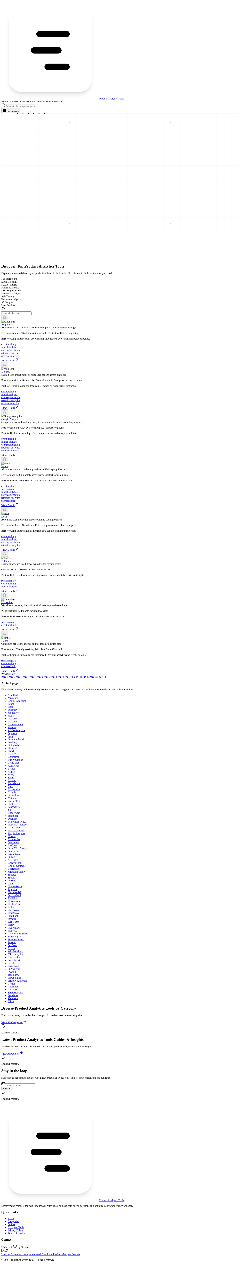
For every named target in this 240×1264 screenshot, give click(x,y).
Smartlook (13, 815)
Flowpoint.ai (14, 977)
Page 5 (32, 676)
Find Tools (7, 258)
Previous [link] (5, 673)
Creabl (11, 983)
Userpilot (12, 718)
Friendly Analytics (17, 980)
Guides (32, 101)
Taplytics (12, 889)
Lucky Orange (15, 759)
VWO (11, 777)
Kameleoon (14, 783)
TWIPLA (13, 898)
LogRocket (13, 868)
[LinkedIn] (3, 1251)
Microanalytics (15, 954)
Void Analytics (15, 992)
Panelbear (13, 851)
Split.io (11, 877)
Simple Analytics (16, 833)
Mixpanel (6, 371)
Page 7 (46, 676)
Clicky (11, 804)
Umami (12, 836)
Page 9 (60, 676)
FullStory (6, 561)
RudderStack (14, 812)
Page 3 (18, 676)
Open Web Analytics (18, 848)
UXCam (12, 721)
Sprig (10, 736)
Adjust (11, 771)
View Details (8, 360)
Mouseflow (7, 602)
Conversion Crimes (18, 933)
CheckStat (13, 986)
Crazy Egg (13, 762)
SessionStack (14, 895)
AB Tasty (13, 860)
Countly (12, 792)
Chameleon (14, 756)
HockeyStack (15, 904)
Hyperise (12, 930)
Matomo (12, 798)
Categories (22, 101)
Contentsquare (15, 724)
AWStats (12, 845)
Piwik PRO (14, 801)
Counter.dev (14, 839)
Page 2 (11, 676)
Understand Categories (13, 262)
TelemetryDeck (16, 939)
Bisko (11, 907)
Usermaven (14, 910)
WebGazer (13, 921)
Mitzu (11, 1001)
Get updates (31, 262)
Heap (4, 516)
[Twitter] (6, 1251)
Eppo (10, 786)
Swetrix (12, 971)
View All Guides (10, 1053)
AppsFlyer (13, 765)
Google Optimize (17, 865)
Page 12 (85, 676)
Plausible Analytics (17, 824)
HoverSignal (14, 936)
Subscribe (7, 1088)
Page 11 (77, 676)
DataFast (12, 818)
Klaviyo (12, 754)
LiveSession (14, 957)
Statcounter (13, 842)
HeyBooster (14, 913)
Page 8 (53, 676)
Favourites (56, 101)
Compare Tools (43, 101)
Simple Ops (14, 963)
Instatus (12, 918)
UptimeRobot (15, 886)
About (11, 1218)
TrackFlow (13, 974)
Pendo (4, 466)
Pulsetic (12, 880)
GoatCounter (14, 827)
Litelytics (12, 989)
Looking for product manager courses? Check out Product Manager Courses (40, 1254)
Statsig (11, 857)
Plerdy (11, 924)
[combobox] (20, 106)
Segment (12, 733)
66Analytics (14, 969)
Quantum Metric (16, 739)
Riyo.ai (11, 948)
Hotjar (4, 640)
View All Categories (12, 1022)
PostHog (12, 742)
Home (4, 101)
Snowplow (13, 795)
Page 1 (4, 676)
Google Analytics (10, 419)
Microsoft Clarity (16, 871)
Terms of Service (16, 1233)
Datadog (12, 748)
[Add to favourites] (4, 317)
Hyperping (13, 966)
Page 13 (93, 676)
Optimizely (13, 745)
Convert (12, 780)
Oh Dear (12, 945)
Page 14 (102, 676)
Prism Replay (15, 854)
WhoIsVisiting (15, 951)
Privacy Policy (15, 1230)
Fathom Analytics (17, 821)
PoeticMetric (14, 960)
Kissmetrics (14, 789)
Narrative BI (14, 892)
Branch (11, 768)
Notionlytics (14, 927)
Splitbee (12, 874)
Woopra (12, 727)
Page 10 (68, 676)
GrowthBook (15, 862)
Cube (10, 883)
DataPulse (13, 995)
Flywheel (12, 751)
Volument (13, 998)
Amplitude (6, 324)
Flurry (11, 774)
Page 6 (39, 676)
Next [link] (12, 673)
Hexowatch (14, 901)
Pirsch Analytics (16, 830)
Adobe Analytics (16, 730)
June (10, 809)
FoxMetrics (14, 807)
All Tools (12, 101)
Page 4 (25, 676)
